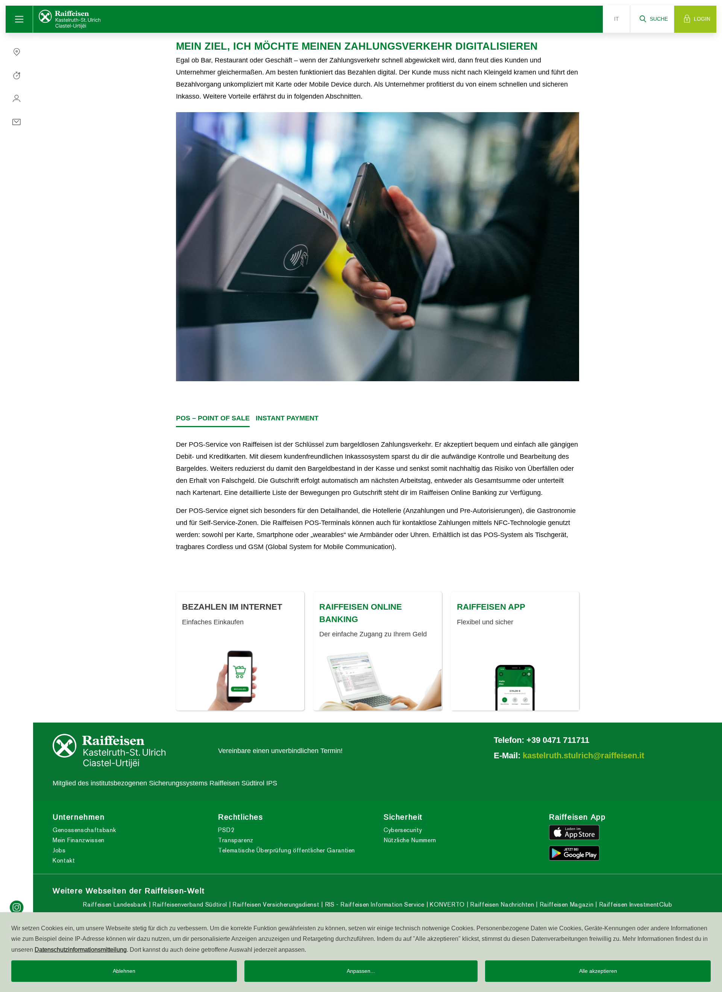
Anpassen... (361, 971)
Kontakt (64, 860)
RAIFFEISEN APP (491, 607)
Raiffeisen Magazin (565, 904)
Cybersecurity (403, 830)
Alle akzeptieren (598, 971)
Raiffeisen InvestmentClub (634, 904)
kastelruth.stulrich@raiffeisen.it (583, 755)
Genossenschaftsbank (84, 830)
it (616, 19)
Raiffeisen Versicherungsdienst (275, 904)
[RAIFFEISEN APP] (515, 686)
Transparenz (235, 840)
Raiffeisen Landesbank (115, 904)
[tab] (213, 418)
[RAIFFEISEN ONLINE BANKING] (377, 680)
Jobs (59, 850)
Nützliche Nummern (410, 840)
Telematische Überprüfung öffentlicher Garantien (286, 850)
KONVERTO (446, 904)
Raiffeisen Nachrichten (501, 904)
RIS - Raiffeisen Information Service (373, 904)
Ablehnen (124, 971)
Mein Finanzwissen (79, 840)
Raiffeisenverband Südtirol (189, 904)
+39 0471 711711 (557, 740)
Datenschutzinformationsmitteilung (81, 949)
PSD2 (226, 830)
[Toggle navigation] (19, 19)
